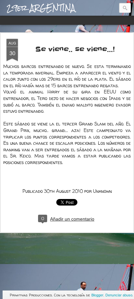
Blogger (97, 294)
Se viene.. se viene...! (75, 49)
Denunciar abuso (118, 294)
